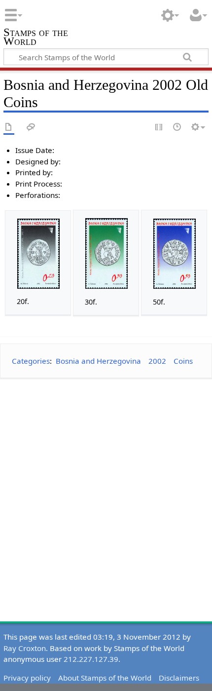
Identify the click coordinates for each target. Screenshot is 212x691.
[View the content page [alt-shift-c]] (8, 127)
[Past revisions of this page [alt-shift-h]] (177, 127)
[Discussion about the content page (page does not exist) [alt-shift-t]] (31, 127)
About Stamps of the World (104, 678)
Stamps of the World (35, 37)
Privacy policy (27, 678)
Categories (31, 361)
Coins (183, 361)
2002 (157, 361)
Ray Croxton (24, 648)
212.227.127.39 (91, 659)
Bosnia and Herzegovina (98, 361)
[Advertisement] (106, 493)
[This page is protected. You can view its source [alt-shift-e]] (159, 127)
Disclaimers (179, 678)
